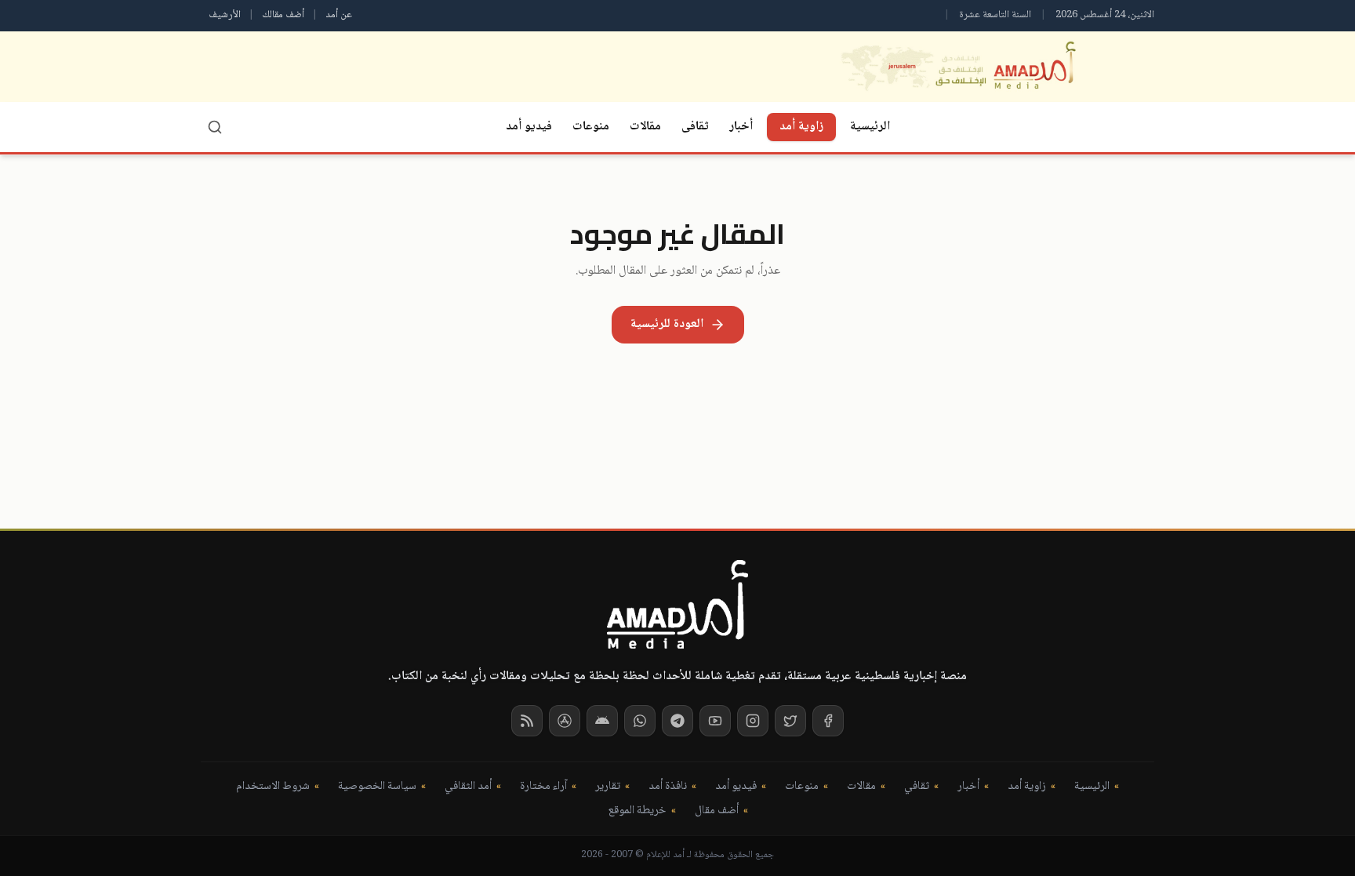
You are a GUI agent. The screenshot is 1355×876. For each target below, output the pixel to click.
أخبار (741, 126)
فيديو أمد (529, 126)
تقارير (607, 787)
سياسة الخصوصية (377, 787)
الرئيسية (870, 126)
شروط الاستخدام (273, 787)
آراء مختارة (543, 787)
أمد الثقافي (468, 787)
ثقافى (695, 126)
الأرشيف (225, 15)
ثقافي (916, 787)
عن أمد (338, 15)
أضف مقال (717, 811)
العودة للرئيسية (666, 324)
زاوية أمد (801, 126)
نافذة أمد (667, 787)
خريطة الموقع (637, 811)
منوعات (590, 126)
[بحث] (215, 127)
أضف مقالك (283, 15)
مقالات (645, 126)
